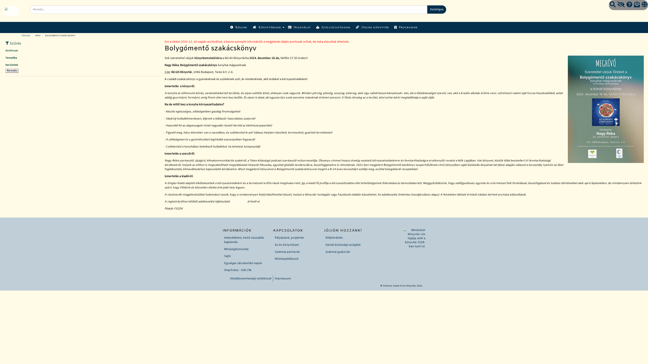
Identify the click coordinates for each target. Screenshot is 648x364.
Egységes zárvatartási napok (243, 263)
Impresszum (283, 278)
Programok (408, 27)
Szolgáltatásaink (336, 27)
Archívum (11, 50)
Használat (302, 27)
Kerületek (11, 65)
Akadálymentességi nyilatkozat (251, 278)
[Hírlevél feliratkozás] (637, 5)
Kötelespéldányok (287, 259)
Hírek (37, 36)
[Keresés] (613, 5)
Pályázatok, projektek (289, 238)
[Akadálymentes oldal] (621, 5)
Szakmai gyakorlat (337, 252)
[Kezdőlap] (11, 11)
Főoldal (26, 36)
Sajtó (227, 256)
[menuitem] (238, 27)
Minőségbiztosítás (236, 249)
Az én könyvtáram (287, 245)
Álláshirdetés (334, 238)
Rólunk (241, 27)
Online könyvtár (375, 27)
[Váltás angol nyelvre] (644, 5)
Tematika (11, 58)
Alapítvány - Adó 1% (237, 270)
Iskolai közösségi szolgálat (343, 245)
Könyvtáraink (270, 27)
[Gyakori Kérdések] (629, 5)
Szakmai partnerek (287, 252)
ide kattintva (239, 201)
